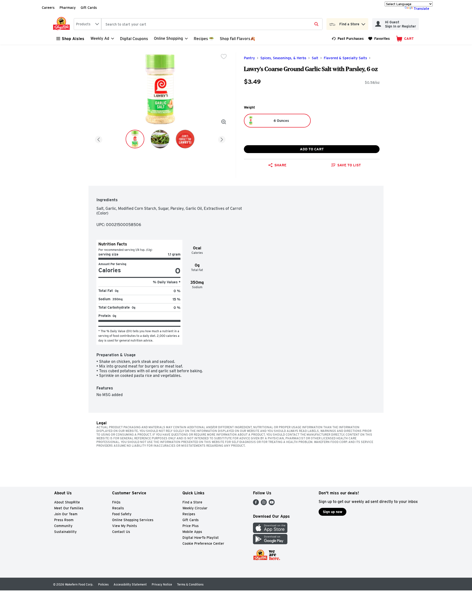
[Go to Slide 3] (185, 139)
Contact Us (121, 532)
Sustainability (65, 532)
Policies (103, 584)
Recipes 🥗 (204, 38)
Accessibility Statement (130, 584)
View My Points (124, 526)
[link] (347, 38)
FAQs (116, 502)
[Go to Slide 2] (160, 139)
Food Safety (122, 514)
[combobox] (87, 24)
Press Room (64, 520)
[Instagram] (264, 503)
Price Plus (190, 526)
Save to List (349, 165)
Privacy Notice (162, 584)
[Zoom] (223, 122)
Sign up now (332, 512)
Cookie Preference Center (203, 543)
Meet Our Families (68, 508)
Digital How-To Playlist (200, 538)
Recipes (188, 514)
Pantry (249, 58)
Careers (48, 8)
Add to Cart (312, 149)
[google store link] (270, 543)
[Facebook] (256, 503)
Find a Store (192, 502)
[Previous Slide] (98, 138)
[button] (363, 23)
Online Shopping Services (132, 520)
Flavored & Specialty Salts (345, 58)
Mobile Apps (192, 532)
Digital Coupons (134, 38)
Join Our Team (65, 514)
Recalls (118, 508)
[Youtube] (272, 503)
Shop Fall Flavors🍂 (237, 38)
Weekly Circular (194, 508)
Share (280, 165)
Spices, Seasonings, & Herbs (283, 58)
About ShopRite (67, 502)
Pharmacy (67, 8)
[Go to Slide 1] (135, 139)
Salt (315, 58)
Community (63, 526)
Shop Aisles (73, 38)
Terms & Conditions (190, 584)
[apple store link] (270, 531)
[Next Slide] (222, 138)
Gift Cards (89, 8)
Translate (421, 9)
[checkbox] (224, 56)
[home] (62, 24)
